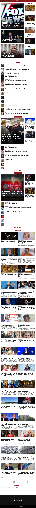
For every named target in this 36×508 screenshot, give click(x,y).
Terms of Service (25, 502)
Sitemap (11, 502)
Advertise (7, 502)
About (4, 502)
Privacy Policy (31, 502)
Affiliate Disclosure (16, 502)
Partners (21, 502)
